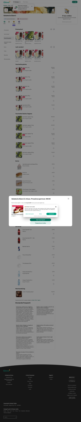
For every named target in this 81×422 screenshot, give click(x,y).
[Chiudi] (68, 199)
